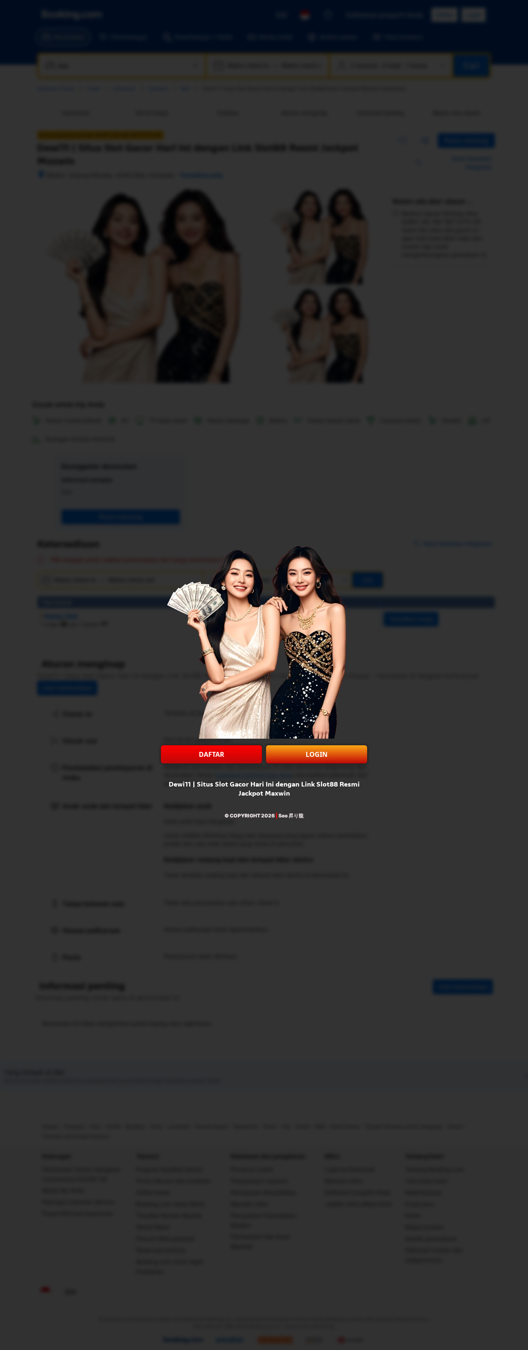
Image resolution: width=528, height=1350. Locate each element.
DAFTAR (211, 754)
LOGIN (317, 754)
